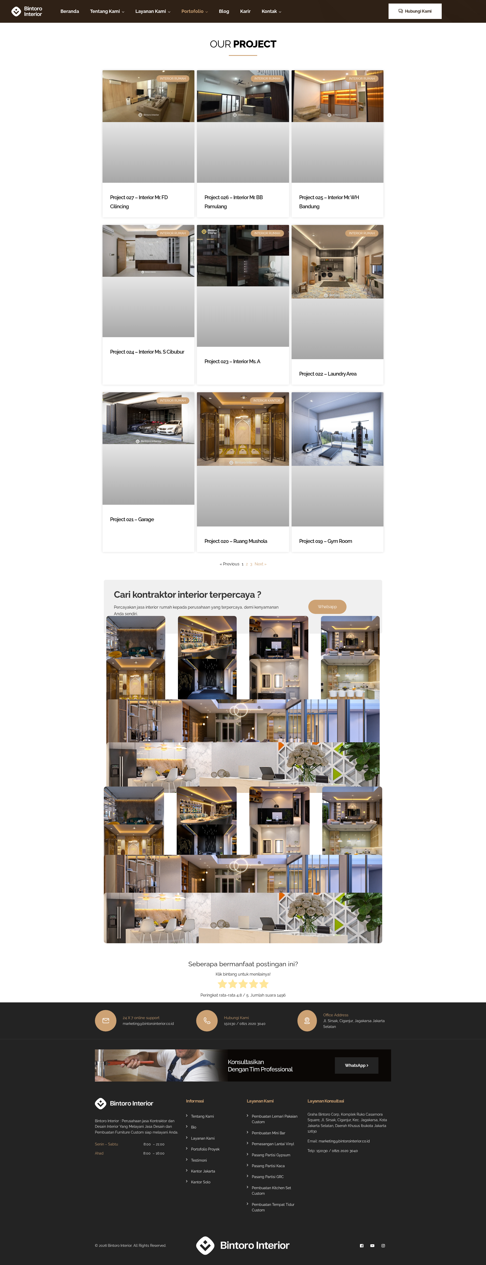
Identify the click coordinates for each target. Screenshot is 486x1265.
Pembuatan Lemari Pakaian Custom (274, 1119)
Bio (193, 1127)
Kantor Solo (200, 1182)
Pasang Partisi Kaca (268, 1166)
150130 (322, 1151)
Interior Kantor (243, 790)
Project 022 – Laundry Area (327, 374)
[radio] (222, 985)
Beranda (69, 11)
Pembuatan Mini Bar (268, 1133)
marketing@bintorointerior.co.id (344, 1141)
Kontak (269, 11)
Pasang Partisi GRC (268, 1177)
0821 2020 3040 (345, 1151)
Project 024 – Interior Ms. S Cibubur (147, 352)
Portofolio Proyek (205, 1149)
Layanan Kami (150, 11)
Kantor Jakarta (203, 1171)
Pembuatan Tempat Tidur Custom (273, 1207)
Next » (261, 564)
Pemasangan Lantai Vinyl (273, 1144)
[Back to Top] (475, 1256)
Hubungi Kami (418, 11)
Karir (245, 11)
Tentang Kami (105, 11)
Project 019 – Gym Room (325, 541)
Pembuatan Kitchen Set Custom (271, 1190)
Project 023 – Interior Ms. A (232, 361)
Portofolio (192, 11)
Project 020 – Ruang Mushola (236, 541)
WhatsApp (355, 1065)
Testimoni (199, 1160)
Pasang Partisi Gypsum (271, 1155)
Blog (224, 11)
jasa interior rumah (154, 607)
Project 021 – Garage (132, 519)
